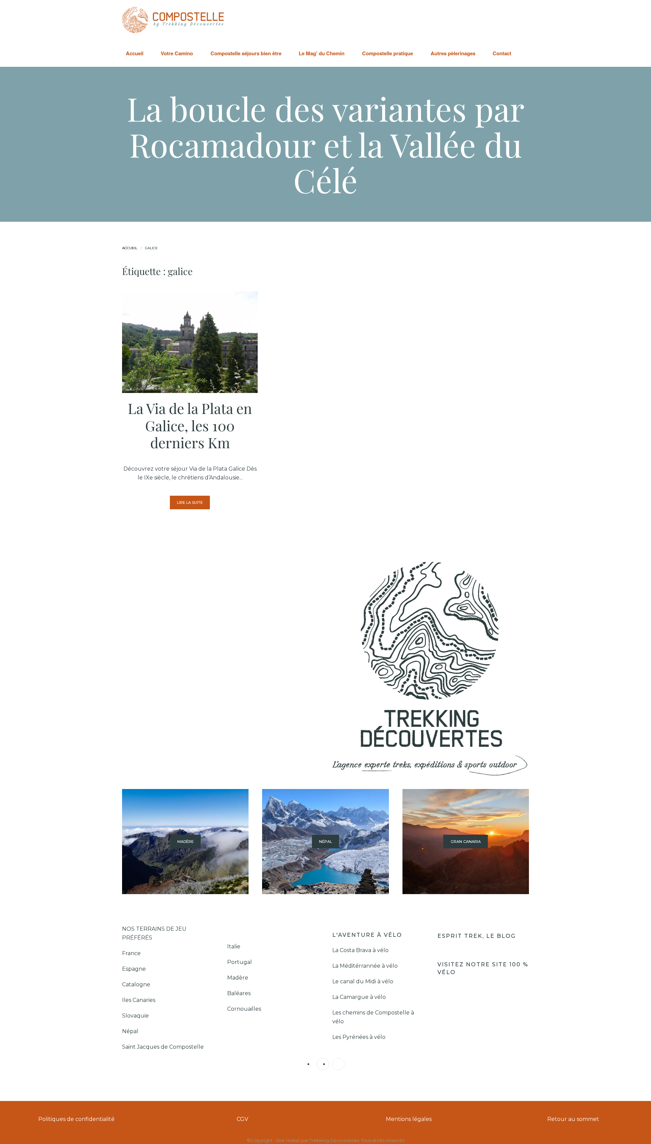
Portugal (239, 962)
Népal (130, 1031)
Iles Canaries (139, 1000)
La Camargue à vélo (359, 997)
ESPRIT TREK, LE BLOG (477, 936)
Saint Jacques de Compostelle (163, 1047)
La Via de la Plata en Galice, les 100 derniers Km (190, 425)
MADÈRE (185, 841)
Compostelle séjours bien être (246, 53)
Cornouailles (244, 1009)
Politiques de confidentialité (76, 1119)
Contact (502, 53)
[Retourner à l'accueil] (173, 20)
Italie (233, 946)
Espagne (134, 969)
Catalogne (136, 984)
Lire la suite (190, 502)
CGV (242, 1119)
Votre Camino (177, 53)
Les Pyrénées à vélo (359, 1037)
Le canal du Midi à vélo (362, 981)
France (132, 953)
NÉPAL (325, 841)
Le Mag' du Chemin (321, 53)
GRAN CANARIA (466, 841)
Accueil (134, 53)
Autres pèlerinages (453, 53)
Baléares (239, 993)
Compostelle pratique (387, 53)
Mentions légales (409, 1119)
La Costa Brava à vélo (361, 950)
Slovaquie (136, 1015)
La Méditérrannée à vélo (365, 966)
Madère (237, 977)
